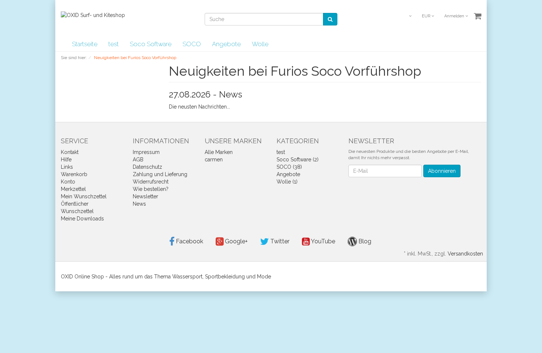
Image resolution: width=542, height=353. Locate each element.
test (113, 44)
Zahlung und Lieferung (160, 174)
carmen (214, 159)
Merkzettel (73, 189)
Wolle (260, 44)
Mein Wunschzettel (84, 196)
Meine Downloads (82, 219)
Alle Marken (219, 152)
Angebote (226, 44)
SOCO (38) (289, 167)
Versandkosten (465, 254)
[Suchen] (330, 19)
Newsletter (145, 196)
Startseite (84, 44)
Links (67, 167)
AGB (138, 159)
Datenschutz (147, 167)
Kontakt (70, 152)
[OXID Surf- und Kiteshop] (93, 15)
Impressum (146, 152)
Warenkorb (74, 174)
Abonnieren (442, 171)
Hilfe (66, 159)
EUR (426, 16)
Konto (68, 182)
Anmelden (454, 16)
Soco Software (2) (298, 159)
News (139, 204)
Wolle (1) (287, 182)
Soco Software (150, 44)
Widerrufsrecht (150, 182)
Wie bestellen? (150, 189)
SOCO (192, 44)
